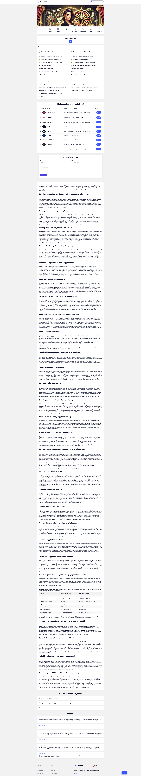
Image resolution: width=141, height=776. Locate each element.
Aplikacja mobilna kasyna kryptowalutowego (48, 74)
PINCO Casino (51, 139)
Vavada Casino (51, 112)
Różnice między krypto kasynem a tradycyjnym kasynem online (52, 87)
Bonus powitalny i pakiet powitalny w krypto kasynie (84, 62)
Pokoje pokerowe (79, 1)
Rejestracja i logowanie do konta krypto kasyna (51, 59)
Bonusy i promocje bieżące (46, 65)
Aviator (52, 767)
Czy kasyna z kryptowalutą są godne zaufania (80, 84)
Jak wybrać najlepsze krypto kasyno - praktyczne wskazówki (84, 87)
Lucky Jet (53, 770)
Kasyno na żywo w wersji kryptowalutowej (80, 71)
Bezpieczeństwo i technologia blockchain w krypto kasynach (84, 74)
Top (123, 772)
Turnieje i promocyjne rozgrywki (78, 77)
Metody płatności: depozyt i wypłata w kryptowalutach (84, 65)
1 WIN (49, 127)
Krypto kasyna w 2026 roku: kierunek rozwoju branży (50, 93)
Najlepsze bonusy (70, 1)
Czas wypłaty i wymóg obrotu (77, 68)
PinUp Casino (51, 149)
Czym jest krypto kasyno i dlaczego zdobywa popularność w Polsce (53, 52)
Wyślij (43, 174)
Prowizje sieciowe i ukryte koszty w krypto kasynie (81, 81)
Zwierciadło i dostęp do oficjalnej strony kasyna (83, 56)
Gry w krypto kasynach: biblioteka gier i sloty (48, 71)
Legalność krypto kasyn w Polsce (46, 84)
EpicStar (49, 117)
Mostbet (49, 135)
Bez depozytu (40, 770)
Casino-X (49, 144)
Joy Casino (50, 122)
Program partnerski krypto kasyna (46, 81)
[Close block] (102, 47)
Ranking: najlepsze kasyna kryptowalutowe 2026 (51, 56)
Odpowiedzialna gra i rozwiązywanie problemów (49, 90)
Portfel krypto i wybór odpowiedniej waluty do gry (51, 62)
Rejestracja (39, 767)
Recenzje (41, 96)
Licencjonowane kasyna (55, 1)
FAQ (72, 93)
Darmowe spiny (40, 773)
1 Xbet (49, 131)
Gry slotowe (63, 1)
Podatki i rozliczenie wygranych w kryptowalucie (81, 90)
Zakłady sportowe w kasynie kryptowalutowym (83, 51)
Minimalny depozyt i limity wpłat (46, 68)
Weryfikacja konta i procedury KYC (80, 59)
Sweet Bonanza (54, 773)
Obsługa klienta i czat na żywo (45, 77)
